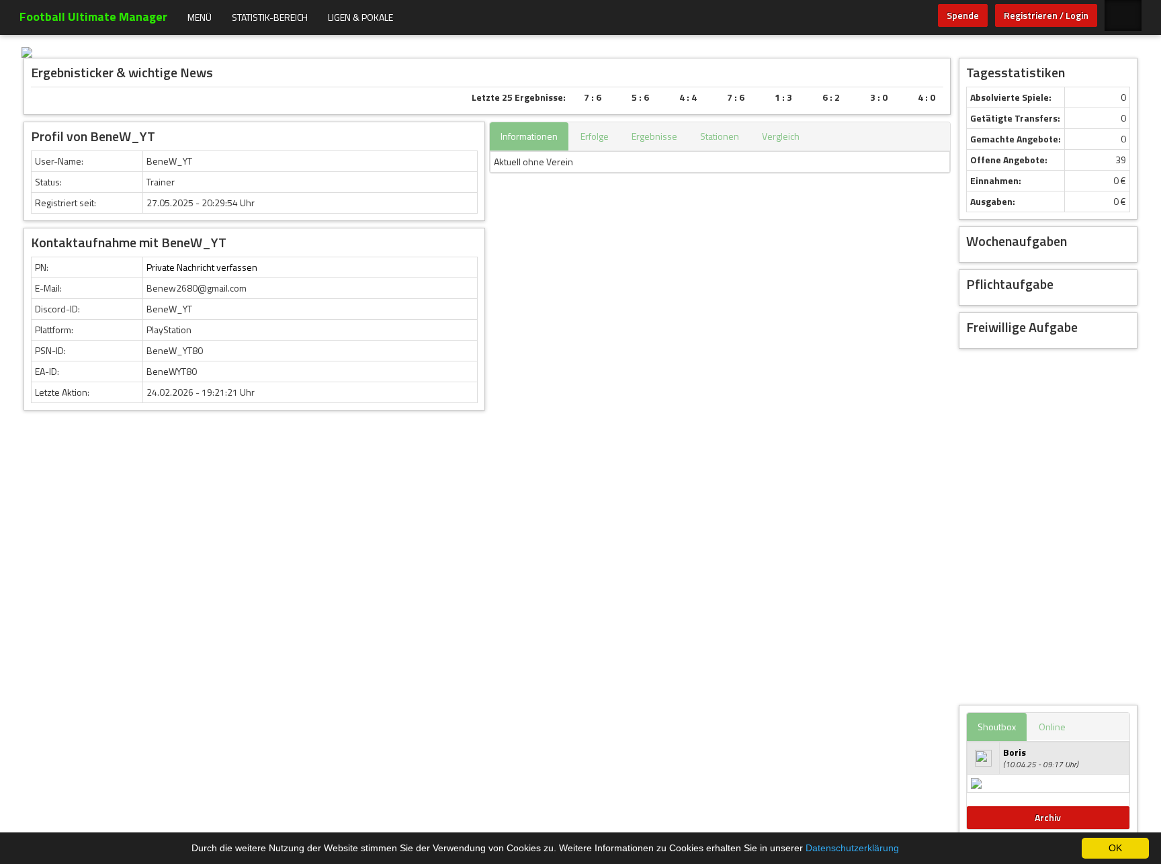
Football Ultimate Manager (93, 16)
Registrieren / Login (1046, 15)
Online (1052, 727)
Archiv (1048, 817)
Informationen (529, 136)
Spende (963, 15)
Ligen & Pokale (360, 17)
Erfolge (594, 136)
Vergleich (781, 136)
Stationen (719, 136)
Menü (199, 17)
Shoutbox (997, 727)
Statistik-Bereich (270, 17)
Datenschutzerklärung (852, 848)
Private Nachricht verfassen (201, 267)
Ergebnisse (654, 136)
